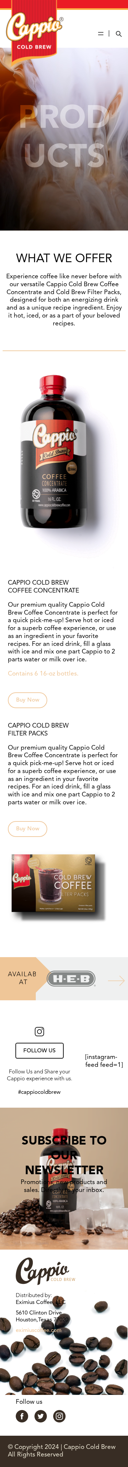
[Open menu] (101, 34)
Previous (31, 979)
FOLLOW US (39, 1051)
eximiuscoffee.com (38, 1330)
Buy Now (27, 700)
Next (111, 979)
